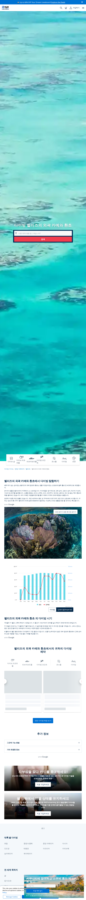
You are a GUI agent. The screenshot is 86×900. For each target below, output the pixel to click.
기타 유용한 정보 (13, 749)
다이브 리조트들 (12, 664)
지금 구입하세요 (43, 784)
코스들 (58, 664)
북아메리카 (28, 853)
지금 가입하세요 (43, 813)
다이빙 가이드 (9, 469)
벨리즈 (28, 469)
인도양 (6, 848)
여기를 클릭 (33, 895)
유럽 (6, 843)
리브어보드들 (27, 664)
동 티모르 (7, 881)
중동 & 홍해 (28, 843)
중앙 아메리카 (19, 469)
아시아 (64, 843)
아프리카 (46, 848)
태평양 (26, 848)
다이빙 (73, 664)
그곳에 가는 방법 (13, 743)
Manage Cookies (12, 897)
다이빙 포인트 (42, 664)
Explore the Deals (58, 2)
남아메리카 (8, 853)
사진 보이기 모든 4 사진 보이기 (65, 512)
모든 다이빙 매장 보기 (43, 720)
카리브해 (65, 848)
